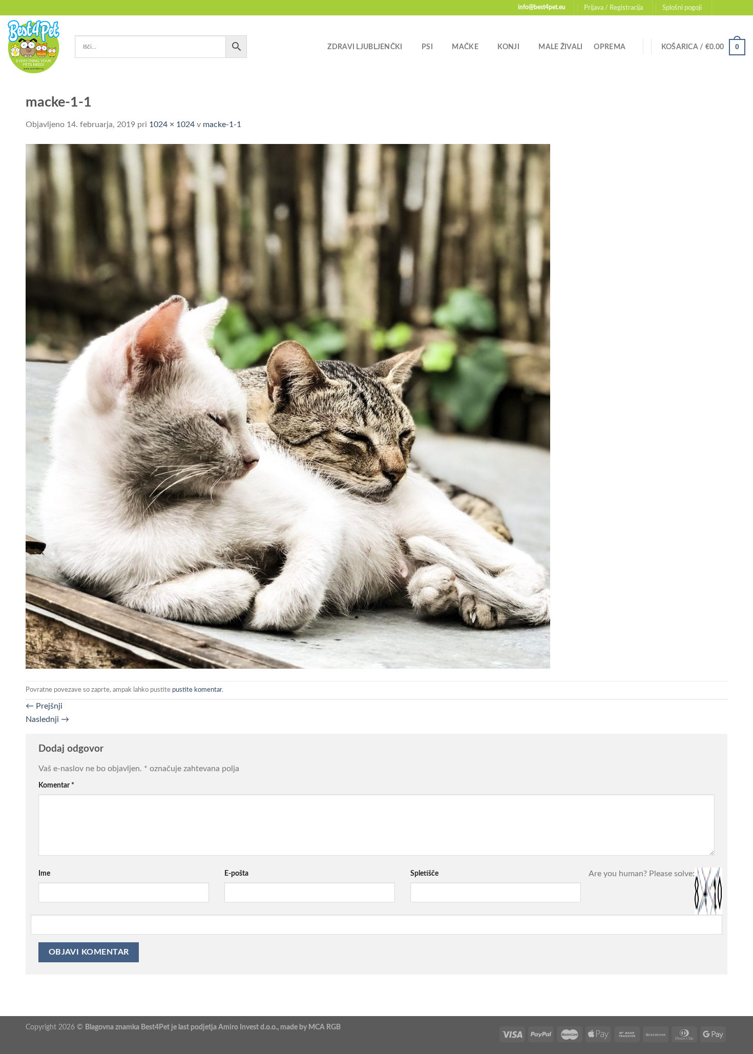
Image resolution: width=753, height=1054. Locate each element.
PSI (427, 47)
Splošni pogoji (682, 8)
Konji (508, 47)
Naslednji (47, 719)
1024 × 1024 (172, 124)
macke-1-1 (222, 124)
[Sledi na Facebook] (721, 7)
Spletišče (424, 873)
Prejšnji (44, 706)
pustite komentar (197, 690)
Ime (44, 873)
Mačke (465, 47)
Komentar (56, 785)
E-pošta (236, 873)
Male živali (560, 47)
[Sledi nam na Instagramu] (730, 7)
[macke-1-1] (288, 406)
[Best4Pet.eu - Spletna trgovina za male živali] (33, 46)
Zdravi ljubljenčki (364, 47)
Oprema (609, 47)
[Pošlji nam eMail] (740, 7)
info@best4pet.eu (542, 7)
